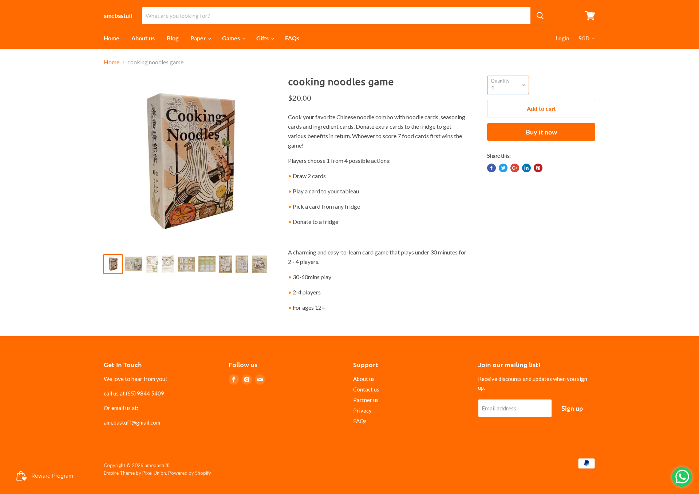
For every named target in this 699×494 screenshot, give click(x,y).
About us (143, 38)
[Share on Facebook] (491, 168)
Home (111, 38)
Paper (198, 38)
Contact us (366, 389)
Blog (172, 38)
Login (562, 38)
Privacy (362, 410)
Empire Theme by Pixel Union (135, 473)
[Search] (540, 15)
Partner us (366, 400)
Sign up (572, 408)
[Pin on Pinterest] (538, 168)
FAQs (292, 38)
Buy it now (541, 132)
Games (231, 38)
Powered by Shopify (189, 473)
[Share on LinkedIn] (526, 168)
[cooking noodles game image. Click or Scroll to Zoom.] (190, 162)
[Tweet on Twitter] (503, 168)
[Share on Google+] (514, 168)
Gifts (263, 38)
